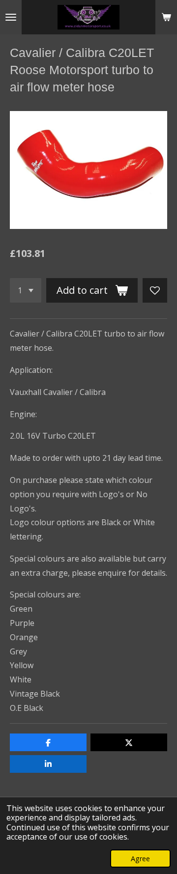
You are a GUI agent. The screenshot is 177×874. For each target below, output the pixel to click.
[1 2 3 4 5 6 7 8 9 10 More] (25, 290)
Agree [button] (140, 858)
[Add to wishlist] (155, 290)
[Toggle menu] (11, 17)
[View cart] (166, 17)
